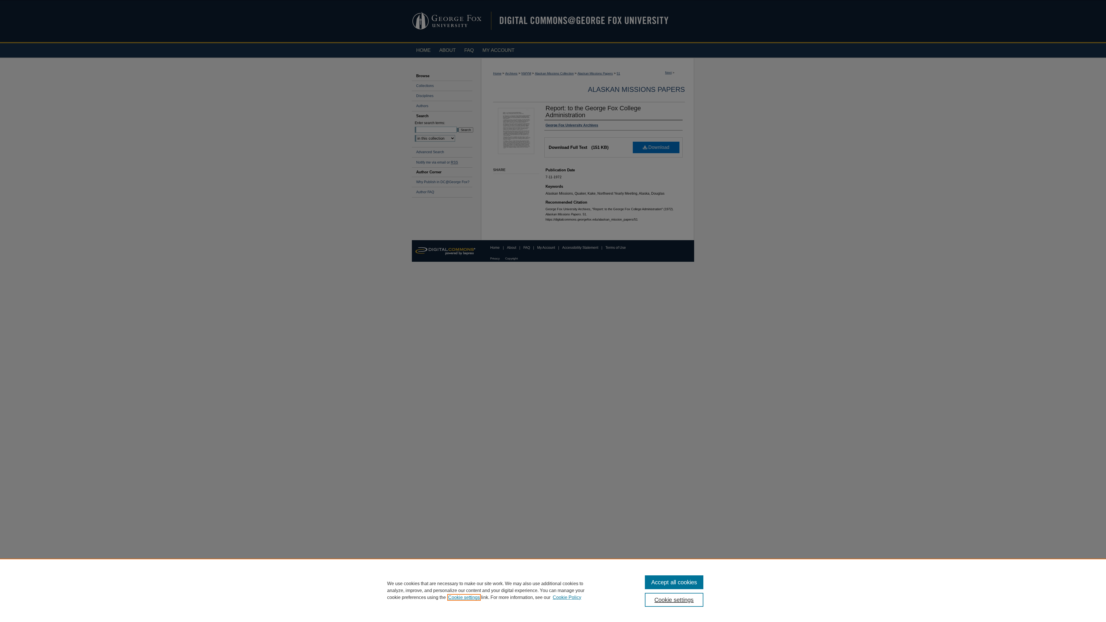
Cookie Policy (567, 597)
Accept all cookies (674, 582)
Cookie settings (464, 597)
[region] (553, 590)
